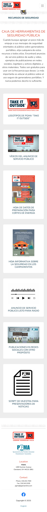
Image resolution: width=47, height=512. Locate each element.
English (24, 506)
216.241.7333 (26, 481)
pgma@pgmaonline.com (23, 486)
